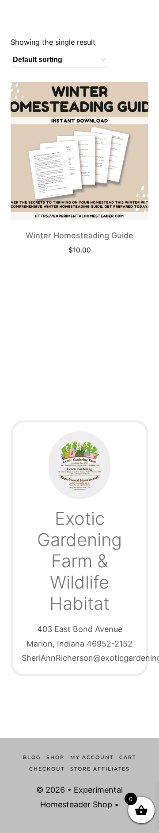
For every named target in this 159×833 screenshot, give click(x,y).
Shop (55, 757)
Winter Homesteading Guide (79, 235)
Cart (127, 757)
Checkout (46, 769)
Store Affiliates (100, 769)
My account (92, 757)
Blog (32, 757)
